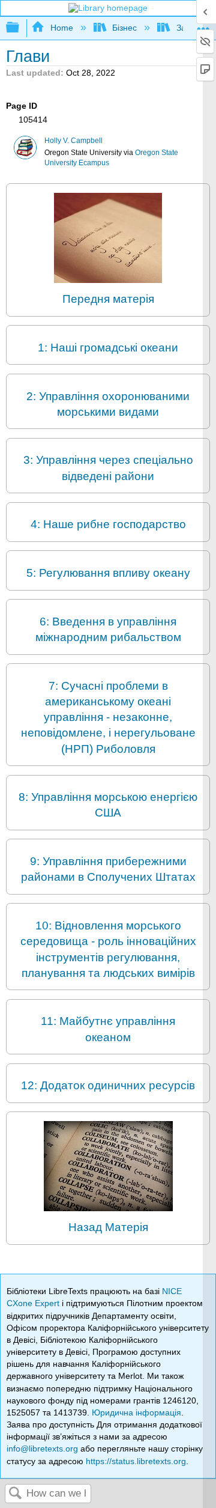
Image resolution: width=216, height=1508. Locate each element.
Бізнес (124, 27)
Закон (187, 27)
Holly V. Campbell (73, 140)
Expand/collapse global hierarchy (20, 27)
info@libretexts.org (42, 1448)
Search (15, 1494)
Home (61, 27)
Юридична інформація (136, 1412)
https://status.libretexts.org (136, 1461)
